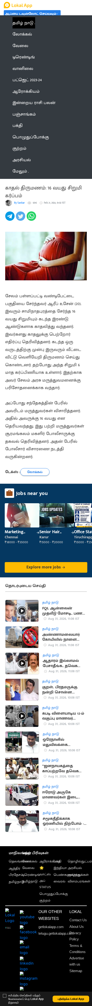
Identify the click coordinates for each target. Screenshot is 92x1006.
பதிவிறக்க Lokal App (71, 999)
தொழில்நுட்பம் (80, 861)
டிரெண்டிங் (31, 875)
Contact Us (78, 920)
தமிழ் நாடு (23, 23)
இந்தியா (60, 868)
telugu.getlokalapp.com (56, 933)
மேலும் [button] (20, 171)
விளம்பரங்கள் (79, 881)
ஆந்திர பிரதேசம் (16, 871)
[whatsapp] (32, 218)
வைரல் (59, 881)
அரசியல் (75, 868)
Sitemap (75, 971)
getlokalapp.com (51, 927)
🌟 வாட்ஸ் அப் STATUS (45, 877)
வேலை (28, 868)
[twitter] (21, 218)
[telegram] (10, 218)
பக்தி (57, 861)
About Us (76, 927)
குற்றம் (44, 900)
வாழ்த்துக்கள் (78, 875)
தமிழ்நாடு (16, 882)
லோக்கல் (29, 861)
